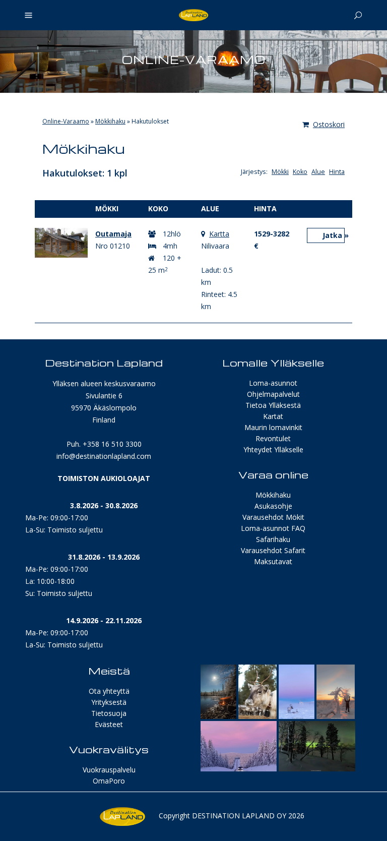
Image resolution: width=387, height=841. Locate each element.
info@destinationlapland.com (103, 456)
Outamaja (113, 233)
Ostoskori (329, 124)
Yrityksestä (108, 702)
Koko (300, 171)
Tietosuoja (108, 713)
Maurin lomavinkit (273, 427)
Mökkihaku (110, 121)
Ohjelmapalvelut (273, 394)
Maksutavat (273, 561)
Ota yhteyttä (109, 691)
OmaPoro (109, 781)
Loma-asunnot (273, 383)
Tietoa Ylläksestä (273, 405)
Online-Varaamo (65, 121)
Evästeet (109, 724)
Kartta (219, 233)
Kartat (273, 416)
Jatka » (333, 235)
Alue (318, 171)
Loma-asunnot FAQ (273, 528)
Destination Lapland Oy (239, 815)
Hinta (337, 171)
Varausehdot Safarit (273, 550)
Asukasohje (273, 506)
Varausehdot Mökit (273, 517)
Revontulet (273, 438)
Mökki (280, 171)
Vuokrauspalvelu (109, 769)
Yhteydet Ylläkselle (273, 449)
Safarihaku (273, 539)
